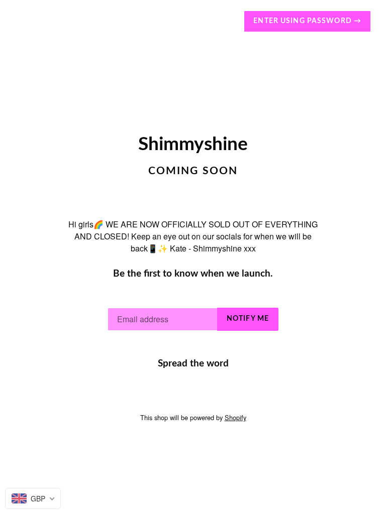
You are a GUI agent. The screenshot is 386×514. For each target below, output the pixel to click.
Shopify (235, 417)
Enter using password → (307, 21)
